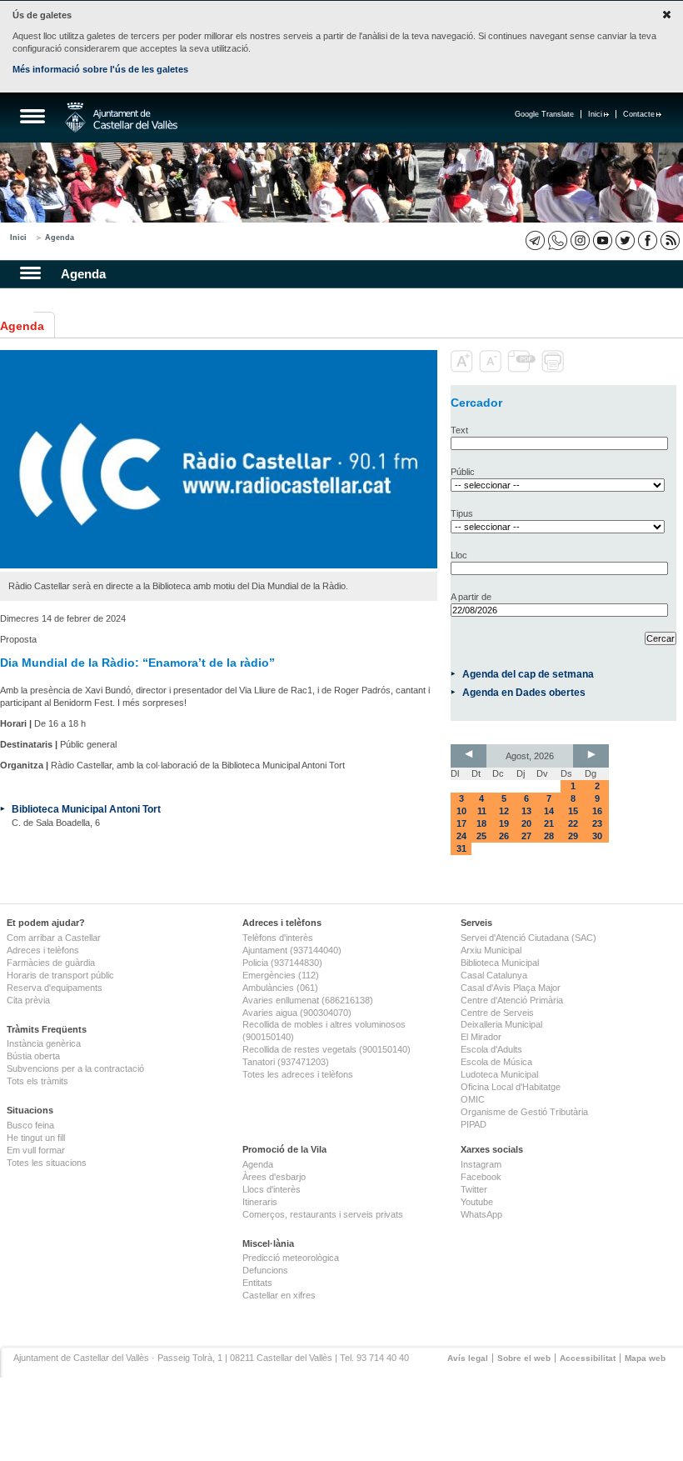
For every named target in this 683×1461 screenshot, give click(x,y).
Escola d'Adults (491, 1049)
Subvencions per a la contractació (75, 1068)
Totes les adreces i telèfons (297, 1074)
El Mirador (481, 1037)
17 (461, 823)
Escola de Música (496, 1062)
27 (526, 836)
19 (504, 823)
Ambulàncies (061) (280, 988)
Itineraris (259, 1202)
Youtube (477, 1202)
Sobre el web (524, 1358)
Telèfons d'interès (277, 938)
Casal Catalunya (494, 975)
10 (461, 811)
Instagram (481, 1164)
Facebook (481, 1177)
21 (549, 823)
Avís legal (467, 1358)
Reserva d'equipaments (54, 988)
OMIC (473, 1099)
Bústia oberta (33, 1056)
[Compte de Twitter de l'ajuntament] (625, 240)
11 (481, 811)
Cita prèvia (28, 1000)
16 (597, 811)
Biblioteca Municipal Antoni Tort (86, 808)
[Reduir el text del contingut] (492, 369)
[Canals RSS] (670, 240)
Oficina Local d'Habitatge (511, 1087)
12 (504, 811)
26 (504, 836)
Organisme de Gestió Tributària (524, 1112)
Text (459, 430)
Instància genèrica (44, 1043)
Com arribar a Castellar (54, 938)
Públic (463, 472)
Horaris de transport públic (60, 975)
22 (573, 823)
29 (573, 836)
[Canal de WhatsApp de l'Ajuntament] (557, 240)
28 (549, 836)
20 (526, 823)
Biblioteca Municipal (500, 963)
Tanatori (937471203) (285, 1062)
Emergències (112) (280, 975)
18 (481, 823)
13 (526, 811)
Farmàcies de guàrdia (51, 963)
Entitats (257, 1283)
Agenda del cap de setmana (528, 673)
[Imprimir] (554, 369)
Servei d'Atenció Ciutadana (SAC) (528, 938)
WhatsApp (481, 1214)
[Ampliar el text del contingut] (463, 369)
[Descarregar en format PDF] (523, 369)
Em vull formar (36, 1150)
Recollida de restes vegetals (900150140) (326, 1049)
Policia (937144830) (282, 963)
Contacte (639, 114)
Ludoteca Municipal (499, 1074)
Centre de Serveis (497, 1013)
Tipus (462, 513)
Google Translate (544, 114)
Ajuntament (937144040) (292, 950)
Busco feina (30, 1125)
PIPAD (473, 1124)
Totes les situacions (47, 1163)
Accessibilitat (588, 1358)
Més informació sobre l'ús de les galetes (100, 69)
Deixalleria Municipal (501, 1024)
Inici (595, 114)
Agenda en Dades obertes (524, 692)
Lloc (459, 555)
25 (481, 836)
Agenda (59, 237)
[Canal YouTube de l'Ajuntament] (602, 240)
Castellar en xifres (279, 1295)
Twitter (474, 1189)
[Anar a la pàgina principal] (121, 118)
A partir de (471, 597)
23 (597, 823)
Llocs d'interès (271, 1189)
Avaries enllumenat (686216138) (307, 1000)
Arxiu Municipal (491, 950)
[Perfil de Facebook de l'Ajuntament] (647, 240)
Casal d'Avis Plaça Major (511, 988)
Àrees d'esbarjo (274, 1177)
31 (461, 848)
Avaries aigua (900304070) (296, 1013)
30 (597, 836)
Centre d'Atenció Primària (512, 1000)
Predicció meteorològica (290, 1258)
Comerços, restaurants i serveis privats (322, 1214)
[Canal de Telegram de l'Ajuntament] (535, 240)
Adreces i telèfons (43, 950)
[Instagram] (580, 240)
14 (549, 811)
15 (573, 811)
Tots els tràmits (37, 1081)
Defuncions (265, 1270)
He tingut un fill (36, 1138)
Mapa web (645, 1358)
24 (461, 836)
